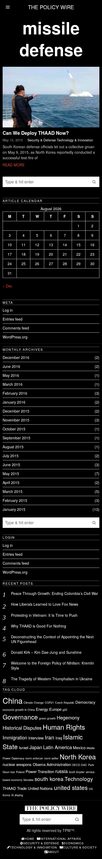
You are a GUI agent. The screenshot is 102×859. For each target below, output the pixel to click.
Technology (79, 779)
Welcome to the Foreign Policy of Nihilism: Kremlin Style (52, 665)
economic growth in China (19, 710)
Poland (20, 772)
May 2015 (11, 473)
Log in (8, 310)
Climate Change (34, 702)
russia (61, 771)
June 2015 (11, 464)
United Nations (40, 788)
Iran (49, 737)
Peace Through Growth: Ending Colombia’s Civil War (54, 593)
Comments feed (16, 328)
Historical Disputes (22, 727)
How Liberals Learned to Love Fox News (44, 604)
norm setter (51, 758)
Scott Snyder (77, 772)
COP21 (49, 702)
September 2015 (16, 437)
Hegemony (68, 717)
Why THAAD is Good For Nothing (38, 626)
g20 (65, 710)
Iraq (58, 737)
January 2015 (14, 509)
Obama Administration (52, 764)
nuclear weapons (17, 764)
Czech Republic (64, 702)
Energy (42, 709)
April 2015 (11, 482)
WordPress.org (15, 337)
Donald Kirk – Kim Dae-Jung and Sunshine (46, 652)
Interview (36, 737)
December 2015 (16, 411)
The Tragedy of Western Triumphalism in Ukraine (51, 678)
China (12, 700)
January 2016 (14, 402)
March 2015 (12, 491)
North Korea (78, 756)
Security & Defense (41, 140)
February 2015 (15, 500)
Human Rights (64, 727)
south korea (49, 779)
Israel (23, 747)
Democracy (85, 702)
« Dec (7, 286)
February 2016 (15, 393)
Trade (22, 788)
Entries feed (12, 319)
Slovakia (28, 780)
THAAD (9, 788)
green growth (47, 718)
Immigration (15, 737)
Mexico (79, 747)
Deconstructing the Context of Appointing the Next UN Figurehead (52, 639)
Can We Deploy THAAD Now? (36, 133)
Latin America (57, 747)
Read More (14, 164)
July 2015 (11, 455)
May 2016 (11, 375)
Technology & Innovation (75, 140)
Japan (35, 747)
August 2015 (13, 446)
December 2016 (16, 357)
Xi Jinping (17, 795)
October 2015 (14, 428)
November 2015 (16, 420)
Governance (20, 716)
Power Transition (40, 771)
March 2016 (12, 384)
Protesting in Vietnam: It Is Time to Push (44, 615)
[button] (94, 182)
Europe (55, 709)
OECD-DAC (79, 765)
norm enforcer (34, 758)
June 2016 (11, 366)
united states (71, 787)
